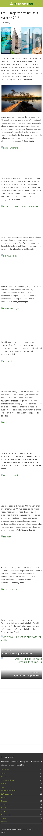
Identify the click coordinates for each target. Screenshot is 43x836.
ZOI (37, 829)
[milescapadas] (21, 3)
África (3, 811)
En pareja (4, 801)
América (3, 783)
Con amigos (5, 804)
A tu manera (5, 822)
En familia (4, 797)
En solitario (4, 808)
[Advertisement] (21, 717)
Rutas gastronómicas (7, 780)
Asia (2, 787)
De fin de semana (6, 794)
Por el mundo (5, 770)
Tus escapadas (6, 815)
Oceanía (3, 818)
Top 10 (3, 777)
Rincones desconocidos (8, 790)
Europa (3, 773)
